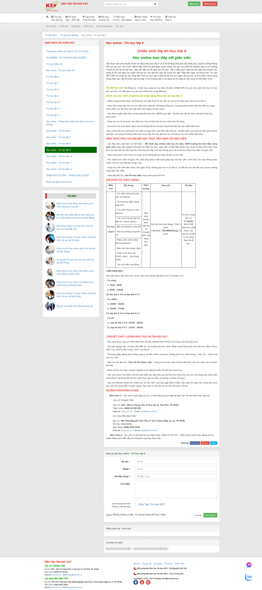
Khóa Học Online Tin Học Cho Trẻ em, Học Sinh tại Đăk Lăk (75, 227)
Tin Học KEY (51, 35)
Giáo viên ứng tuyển (104, 26)
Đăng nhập (211, 3)
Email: (127, 468)
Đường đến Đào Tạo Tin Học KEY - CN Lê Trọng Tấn (161, 573)
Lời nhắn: (125, 483)
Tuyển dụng (88, 26)
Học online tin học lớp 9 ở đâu (118, 548)
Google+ (205, 443)
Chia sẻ (136, 563)
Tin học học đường (69, 35)
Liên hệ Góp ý (170, 18)
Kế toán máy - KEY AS (72, 18)
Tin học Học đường (156, 18)
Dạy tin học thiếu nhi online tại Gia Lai (75, 306)
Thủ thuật (168, 563)
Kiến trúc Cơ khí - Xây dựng (122, 18)
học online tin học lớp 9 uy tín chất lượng (150, 548)
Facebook (195, 443)
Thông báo (75, 26)
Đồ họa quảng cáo (104, 18)
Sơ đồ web (63, 26)
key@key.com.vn (75, 574)
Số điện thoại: (123, 476)
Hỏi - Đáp (119, 26)
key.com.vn (56, 574)
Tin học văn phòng (56, 18)
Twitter (213, 443)
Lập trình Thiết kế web (89, 18)
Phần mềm (179, 563)
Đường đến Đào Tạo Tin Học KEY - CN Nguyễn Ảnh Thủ (163, 568)
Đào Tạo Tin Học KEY (152, 504)
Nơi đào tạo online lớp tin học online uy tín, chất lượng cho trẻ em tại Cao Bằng (75, 216)
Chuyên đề (146, 563)
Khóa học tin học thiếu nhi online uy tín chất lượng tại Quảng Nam (75, 284)
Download (158, 563)
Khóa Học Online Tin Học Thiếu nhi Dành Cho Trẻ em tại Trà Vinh (76, 239)
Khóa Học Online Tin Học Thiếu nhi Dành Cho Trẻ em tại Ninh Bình (76, 295)
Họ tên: (126, 461)
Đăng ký (195, 3)
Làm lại (198, 515)
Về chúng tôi (51, 26)
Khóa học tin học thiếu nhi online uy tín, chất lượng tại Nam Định (75, 272)
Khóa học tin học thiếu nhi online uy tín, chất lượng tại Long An (75, 205)
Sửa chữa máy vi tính (141, 18)
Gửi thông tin (210, 515)
